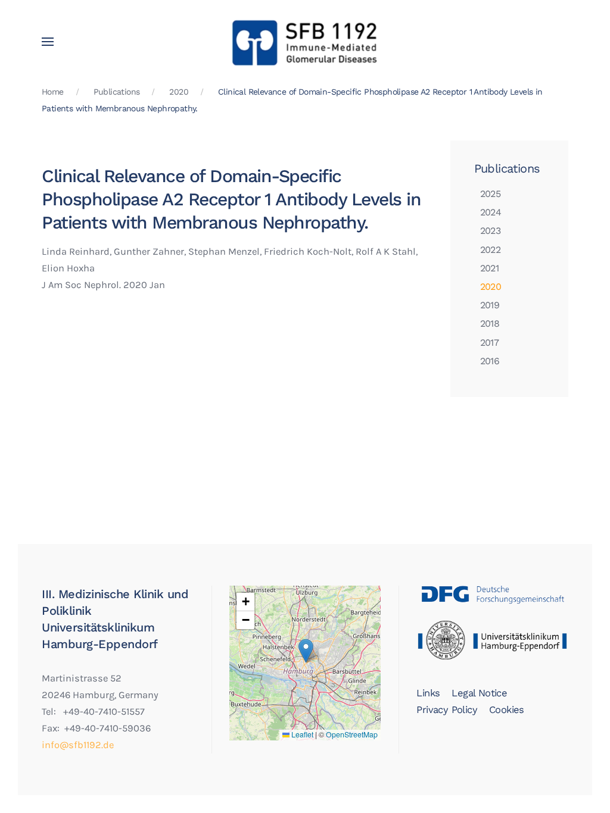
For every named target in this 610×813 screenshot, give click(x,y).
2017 (489, 342)
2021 (489, 268)
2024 (491, 212)
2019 (490, 305)
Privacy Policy (446, 709)
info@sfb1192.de (78, 745)
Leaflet (301, 734)
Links (428, 693)
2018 (490, 323)
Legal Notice (479, 693)
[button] (48, 41)
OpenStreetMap (352, 734)
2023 (490, 230)
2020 (491, 286)
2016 (490, 361)
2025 (490, 193)
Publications (507, 168)
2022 (490, 249)
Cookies (506, 709)
